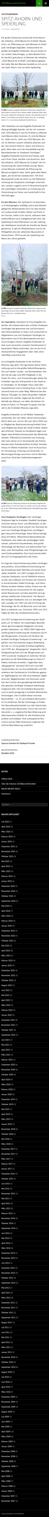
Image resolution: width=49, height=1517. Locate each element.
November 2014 (8, 1218)
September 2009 (8, 1407)
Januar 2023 (6, 966)
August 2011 (6, 1323)
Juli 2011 (5, 1328)
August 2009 (6, 1412)
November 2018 (8, 1129)
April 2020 (5, 1080)
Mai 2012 (5, 1288)
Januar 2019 (6, 1124)
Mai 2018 (5, 1139)
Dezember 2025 (8, 847)
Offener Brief (6, 779)
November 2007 (8, 1501)
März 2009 (5, 1437)
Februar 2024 (7, 921)
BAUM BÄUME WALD (10, 789)
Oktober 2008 (7, 1461)
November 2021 (8, 1025)
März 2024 (5, 916)
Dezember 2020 (8, 1065)
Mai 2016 (5, 1189)
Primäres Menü (45, 3)
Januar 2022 (6, 1015)
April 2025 (5, 866)
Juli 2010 (5, 1377)
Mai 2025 (5, 861)
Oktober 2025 (7, 857)
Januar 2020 (6, 1095)
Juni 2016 (5, 1184)
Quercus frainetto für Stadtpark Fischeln (18, 741)
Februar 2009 (7, 1442)
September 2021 (8, 1035)
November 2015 (8, 1194)
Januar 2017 (6, 1169)
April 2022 (5, 1000)
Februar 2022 (7, 1010)
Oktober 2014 (7, 1223)
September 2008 (8, 1466)
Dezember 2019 (8, 1099)
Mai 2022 (5, 995)
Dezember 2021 (8, 1020)
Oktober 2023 (7, 941)
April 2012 (5, 1293)
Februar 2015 (7, 1214)
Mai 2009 (5, 1427)
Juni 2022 (5, 990)
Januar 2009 (6, 1447)
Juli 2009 (5, 1417)
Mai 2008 (5, 1471)
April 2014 (5, 1243)
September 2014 (8, 1228)
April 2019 (5, 1114)
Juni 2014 (5, 1233)
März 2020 (5, 1085)
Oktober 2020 (7, 1075)
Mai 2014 (5, 1238)
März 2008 (5, 1481)
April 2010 (5, 1387)
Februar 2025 (7, 876)
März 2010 (5, 1392)
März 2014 (5, 1248)
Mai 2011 (5, 1337)
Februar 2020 (7, 1090)
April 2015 (5, 1204)
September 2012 (8, 1283)
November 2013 (8, 1258)
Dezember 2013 (8, 1253)
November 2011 (8, 1308)
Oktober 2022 (7, 980)
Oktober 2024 (7, 896)
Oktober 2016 (7, 1179)
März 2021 (5, 1055)
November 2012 (8, 1273)
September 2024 (8, 901)
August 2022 (6, 985)
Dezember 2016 (8, 1174)
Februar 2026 (7, 837)
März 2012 (5, 1298)
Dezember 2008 (8, 1452)
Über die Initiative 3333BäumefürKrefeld (18, 784)
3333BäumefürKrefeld (13, 3)
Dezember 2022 (8, 971)
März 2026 (5, 832)
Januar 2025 (6, 881)
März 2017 (5, 1159)
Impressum (6, 794)
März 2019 (5, 1119)
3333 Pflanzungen (9, 14)
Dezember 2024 (8, 886)
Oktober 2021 (7, 1030)
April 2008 (5, 1476)
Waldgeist (15, 29)
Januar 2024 (6, 926)
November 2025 (8, 852)
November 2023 (8, 936)
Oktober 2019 (7, 1104)
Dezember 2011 (8, 1303)
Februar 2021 (7, 1060)
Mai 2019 (5, 1109)
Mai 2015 (5, 1199)
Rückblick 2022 (9, 751)
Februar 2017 (7, 1164)
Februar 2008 (7, 1486)
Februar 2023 (7, 961)
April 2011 (5, 1342)
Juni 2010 (5, 1382)
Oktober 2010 (7, 1362)
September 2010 (8, 1367)
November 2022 (8, 976)
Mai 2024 (5, 906)
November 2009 (8, 1402)
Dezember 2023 (8, 931)
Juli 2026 (5, 822)
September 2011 (8, 1318)
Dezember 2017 (8, 1149)
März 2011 (5, 1347)
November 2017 (8, 1154)
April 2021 (5, 1050)
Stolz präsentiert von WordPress (12, 1514)
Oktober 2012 (7, 1278)
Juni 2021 (5, 1040)
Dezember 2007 (8, 1496)
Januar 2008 (6, 1491)
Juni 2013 (5, 1263)
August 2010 (6, 1372)
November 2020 (8, 1070)
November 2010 (8, 1357)
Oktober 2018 (7, 1134)
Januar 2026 (6, 842)
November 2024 (8, 891)
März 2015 (5, 1209)
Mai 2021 (5, 1045)
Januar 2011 (6, 1352)
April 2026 (5, 827)
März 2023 (5, 956)
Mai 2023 (5, 946)
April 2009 (5, 1432)
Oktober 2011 (7, 1313)
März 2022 (5, 1005)
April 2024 (5, 911)
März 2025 (5, 871)
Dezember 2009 (8, 1397)
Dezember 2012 (8, 1268)
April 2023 (5, 951)
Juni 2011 (5, 1333)
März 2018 (5, 1144)
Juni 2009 (5, 1422)
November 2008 (8, 1456)
